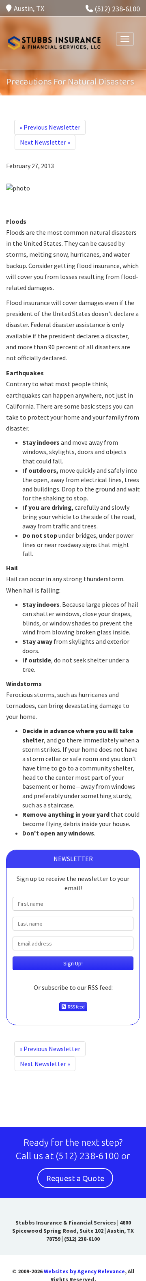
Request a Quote (75, 1178)
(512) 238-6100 (117, 8)
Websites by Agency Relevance (84, 1271)
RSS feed (75, 1007)
